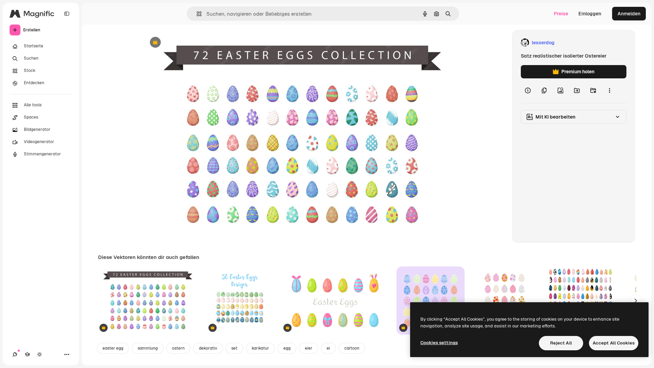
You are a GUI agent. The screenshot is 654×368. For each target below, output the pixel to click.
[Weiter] (635, 300)
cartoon (351, 348)
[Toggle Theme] (39, 354)
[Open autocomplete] (196, 13)
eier (308, 348)
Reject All (561, 343)
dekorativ (208, 348)
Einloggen (589, 14)
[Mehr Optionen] (609, 90)
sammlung (148, 348)
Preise (561, 14)
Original (186, 43)
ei (328, 348)
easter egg (113, 348)
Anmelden (629, 14)
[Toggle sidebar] (66, 13)
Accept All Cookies (614, 343)
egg (287, 348)
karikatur (260, 348)
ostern (178, 348)
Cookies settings (439, 343)
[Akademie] (27, 354)
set (234, 348)
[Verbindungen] (15, 354)
